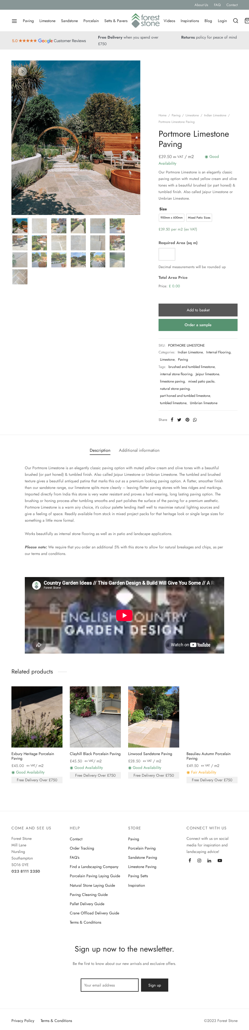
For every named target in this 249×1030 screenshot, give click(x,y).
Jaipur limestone (207, 374)
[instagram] (199, 861)
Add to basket (198, 310)
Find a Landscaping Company (94, 866)
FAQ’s (74, 857)
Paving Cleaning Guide (89, 894)
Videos (169, 21)
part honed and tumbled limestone (185, 395)
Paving (28, 21)
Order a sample (198, 325)
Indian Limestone (215, 115)
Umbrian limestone (203, 402)
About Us (201, 4)
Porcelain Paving (142, 848)
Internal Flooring (218, 352)
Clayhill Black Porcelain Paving (95, 754)
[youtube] (220, 861)
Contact (232, 4)
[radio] (171, 218)
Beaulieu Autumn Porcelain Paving (209, 756)
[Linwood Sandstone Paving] (153, 717)
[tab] (100, 450)
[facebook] (190, 861)
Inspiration (136, 885)
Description (100, 450)
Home (163, 115)
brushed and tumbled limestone (192, 366)
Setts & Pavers (115, 21)
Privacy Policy (22, 1020)
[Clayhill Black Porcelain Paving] (95, 717)
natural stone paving (175, 388)
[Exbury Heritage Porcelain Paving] (36, 717)
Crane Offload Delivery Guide (94, 913)
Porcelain (91, 21)
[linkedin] (209, 861)
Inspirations (190, 21)
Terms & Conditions (85, 922)
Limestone (47, 21)
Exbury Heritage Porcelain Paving (32, 756)
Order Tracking (82, 848)
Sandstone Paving (142, 857)
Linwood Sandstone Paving (150, 754)
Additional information (139, 450)
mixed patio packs (201, 381)
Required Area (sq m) (178, 243)
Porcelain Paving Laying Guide (95, 876)
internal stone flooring (176, 374)
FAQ (217, 4)
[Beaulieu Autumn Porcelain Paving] (212, 717)
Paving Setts (138, 876)
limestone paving (172, 381)
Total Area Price (173, 277)
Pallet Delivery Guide (87, 904)
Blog (208, 21)
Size (163, 209)
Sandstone (69, 21)
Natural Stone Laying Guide (92, 885)
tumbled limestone (173, 402)
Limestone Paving (142, 866)
